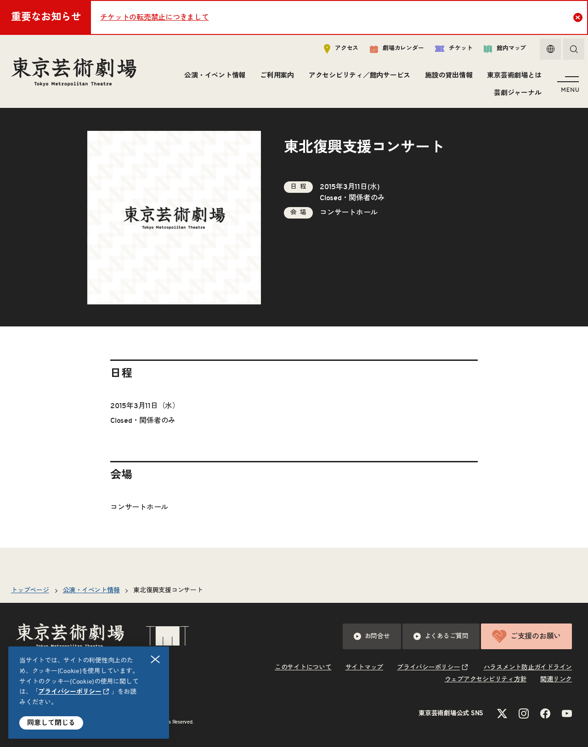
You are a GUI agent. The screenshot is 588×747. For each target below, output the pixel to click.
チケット (460, 48)
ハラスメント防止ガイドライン (528, 667)
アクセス (346, 48)
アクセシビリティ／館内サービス (359, 75)
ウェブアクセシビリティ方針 (486, 679)
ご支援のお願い (535, 636)
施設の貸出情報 (448, 75)
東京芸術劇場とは (514, 75)
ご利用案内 (277, 75)
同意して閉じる (51, 722)
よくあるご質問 (446, 636)
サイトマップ (364, 667)
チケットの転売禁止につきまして (154, 17)
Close (577, 17)
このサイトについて (303, 667)
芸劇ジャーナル (517, 93)
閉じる (155, 659)
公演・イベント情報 (214, 75)
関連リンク (556, 679)
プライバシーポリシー (70, 692)
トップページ (30, 590)
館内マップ (511, 48)
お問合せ (377, 636)
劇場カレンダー (403, 48)
